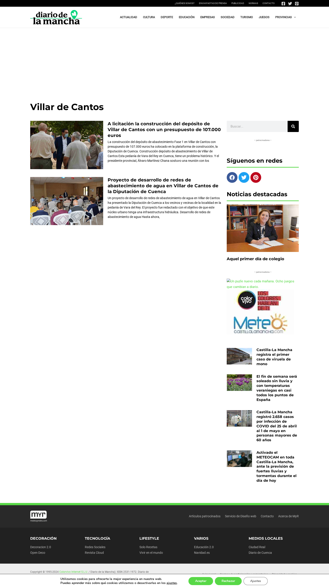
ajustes (172, 583)
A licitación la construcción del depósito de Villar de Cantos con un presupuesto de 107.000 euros (164, 129)
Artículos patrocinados (204, 516)
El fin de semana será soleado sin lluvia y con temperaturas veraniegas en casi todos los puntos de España (276, 388)
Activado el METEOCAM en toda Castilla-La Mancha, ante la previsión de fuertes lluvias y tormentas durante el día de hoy (276, 466)
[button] (294, 17)
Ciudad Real (257, 547)
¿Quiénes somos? (184, 3)
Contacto (269, 3)
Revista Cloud (94, 552)
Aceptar (200, 581)
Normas (253, 3)
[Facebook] (283, 4)
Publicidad (237, 3)
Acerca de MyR (288, 516)
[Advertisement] (164, 61)
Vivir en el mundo (151, 552)
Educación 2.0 (204, 547)
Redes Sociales (95, 547)
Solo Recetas (148, 547)
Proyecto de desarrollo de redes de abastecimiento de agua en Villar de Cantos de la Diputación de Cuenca (163, 185)
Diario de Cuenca (260, 552)
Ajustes (255, 581)
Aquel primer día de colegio (255, 258)
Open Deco (37, 552)
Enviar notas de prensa (213, 3)
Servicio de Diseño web (240, 516)
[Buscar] (293, 126)
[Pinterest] (297, 4)
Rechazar (228, 581)
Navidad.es (202, 552)
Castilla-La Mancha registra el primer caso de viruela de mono (274, 357)
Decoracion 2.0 (40, 547)
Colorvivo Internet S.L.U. (73, 571)
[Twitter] (290, 4)
